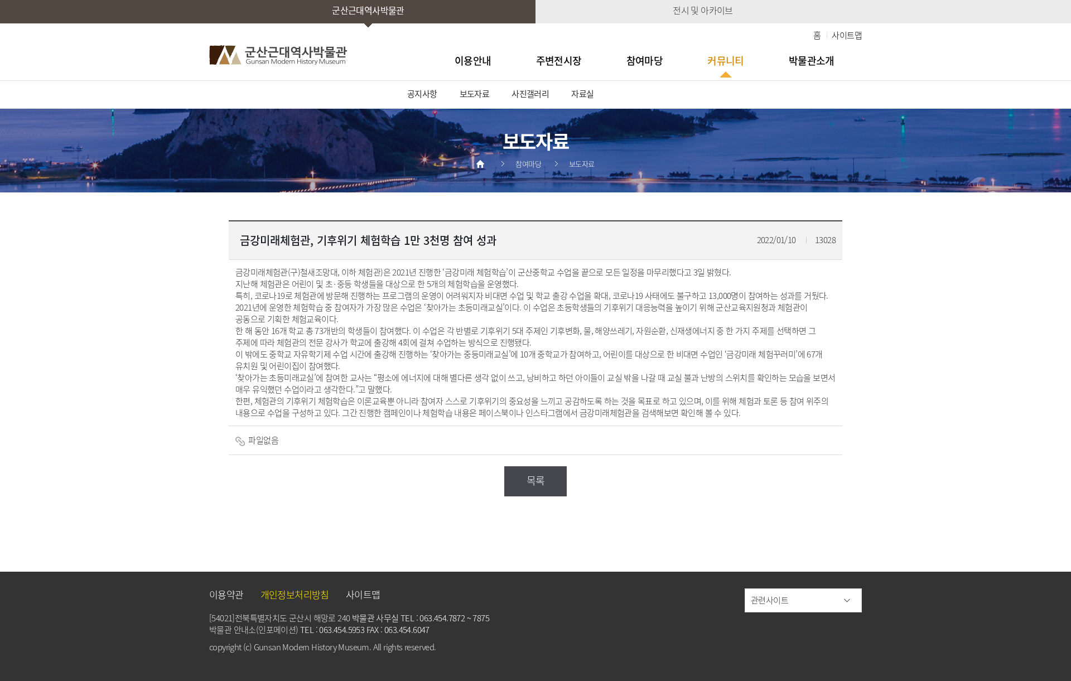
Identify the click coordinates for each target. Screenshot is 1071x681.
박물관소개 (811, 60)
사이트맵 (847, 35)
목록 (536, 480)
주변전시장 (559, 60)
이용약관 (226, 594)
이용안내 (473, 60)
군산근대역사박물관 (368, 10)
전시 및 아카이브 (703, 10)
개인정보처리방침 (294, 594)
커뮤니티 (725, 60)
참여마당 (644, 60)
